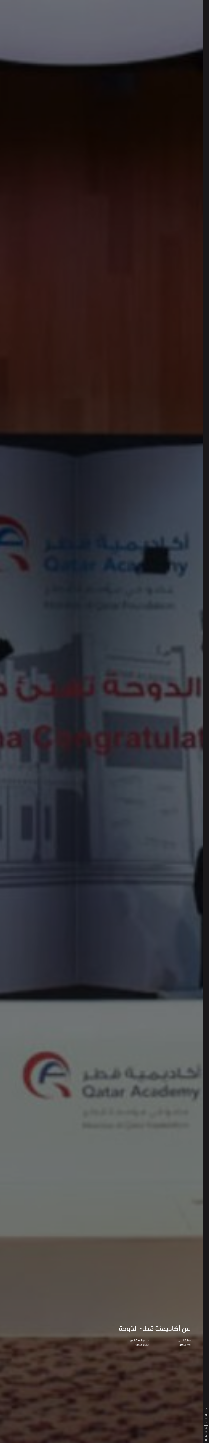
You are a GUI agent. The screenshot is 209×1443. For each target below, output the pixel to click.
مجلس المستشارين (139, 1340)
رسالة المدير (185, 1340)
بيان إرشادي (185, 1344)
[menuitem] (206, 3)
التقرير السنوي (142, 1344)
